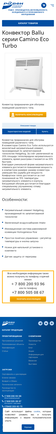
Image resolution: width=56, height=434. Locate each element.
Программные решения (12, 341)
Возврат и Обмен (9, 381)
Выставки (33, 364)
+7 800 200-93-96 (12, 396)
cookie (37, 411)
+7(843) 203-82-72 (13, 406)
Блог (31, 348)
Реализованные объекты (13, 344)
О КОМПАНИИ (35, 336)
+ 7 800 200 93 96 (28, 284)
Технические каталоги (12, 384)
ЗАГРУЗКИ (7, 369)
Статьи (5, 351)
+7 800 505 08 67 (28, 292)
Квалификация (8, 348)
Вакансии (33, 360)
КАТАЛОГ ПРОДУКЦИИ (12, 330)
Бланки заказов (8, 378)
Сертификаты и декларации (14, 374)
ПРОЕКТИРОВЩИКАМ (12, 336)
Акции (31, 351)
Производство (35, 341)
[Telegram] (40, 323)
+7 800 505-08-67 (12, 401)
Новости (32, 344)
